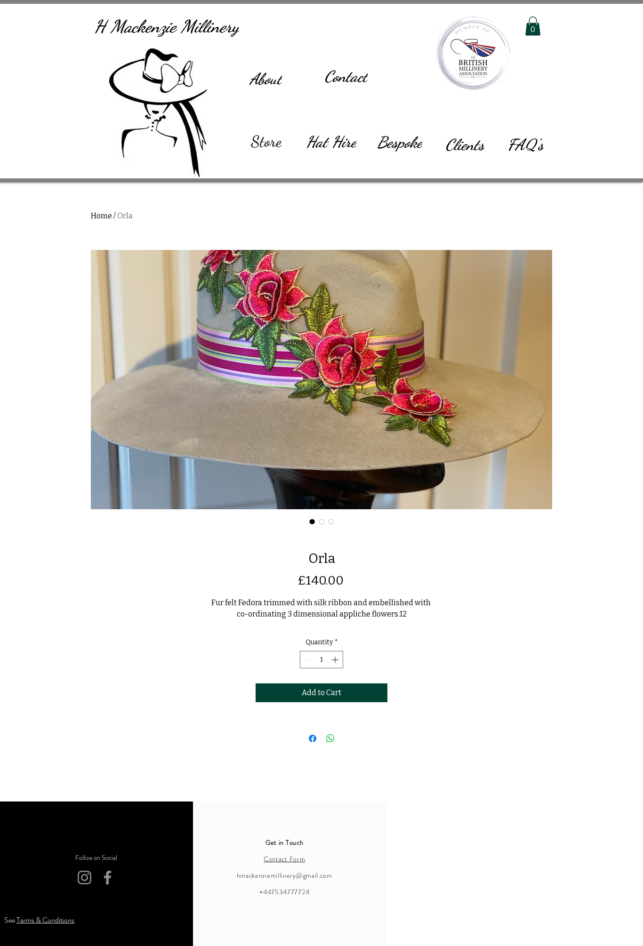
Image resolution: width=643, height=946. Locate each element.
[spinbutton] (321, 659)
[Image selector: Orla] (312, 521)
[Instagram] (41, 879)
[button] (533, 26)
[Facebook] (64, 879)
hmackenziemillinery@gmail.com (284, 875)
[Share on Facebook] (312, 738)
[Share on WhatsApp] (330, 738)
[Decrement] (307, 659)
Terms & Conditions (45, 919)
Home (101, 215)
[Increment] (336, 659)
